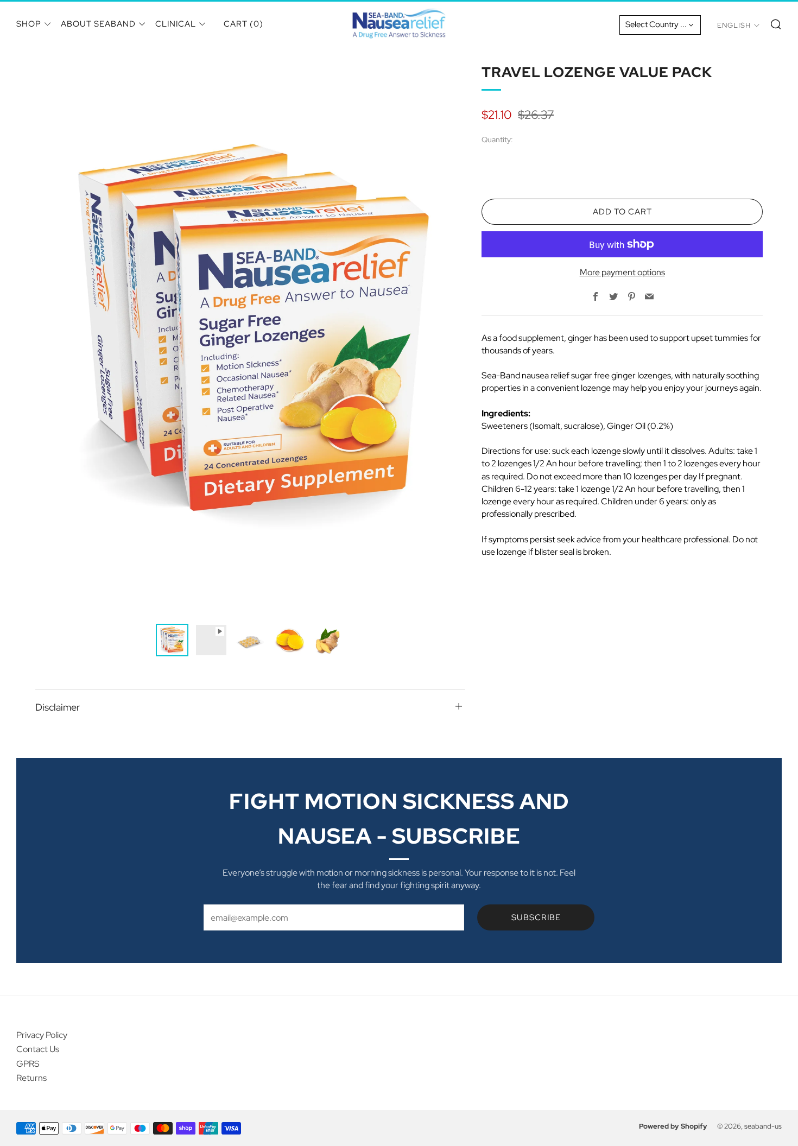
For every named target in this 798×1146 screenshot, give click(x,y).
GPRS (28, 1063)
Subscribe (536, 917)
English (734, 25)
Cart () (243, 23)
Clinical (175, 23)
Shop (28, 23)
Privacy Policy (41, 1035)
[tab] (172, 640)
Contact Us (37, 1049)
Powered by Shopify (673, 1126)
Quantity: (497, 140)
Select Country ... (656, 24)
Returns (31, 1078)
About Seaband (98, 23)
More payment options (622, 272)
